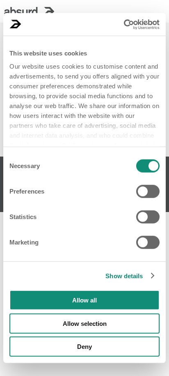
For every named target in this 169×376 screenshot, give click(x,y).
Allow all (84, 300)
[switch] (148, 191)
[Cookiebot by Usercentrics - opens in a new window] (124, 24)
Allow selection (85, 323)
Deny (84, 346)
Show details (124, 275)
